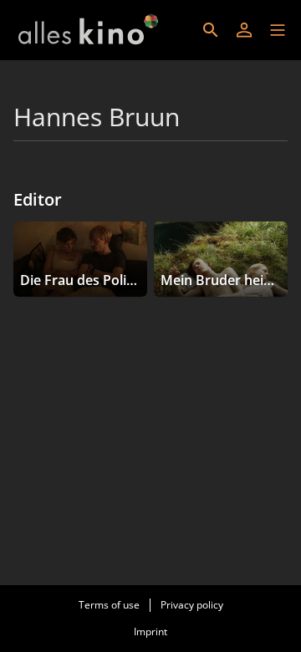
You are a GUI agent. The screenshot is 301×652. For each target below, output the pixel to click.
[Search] (210, 30)
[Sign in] (244, 30)
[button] (277, 30)
